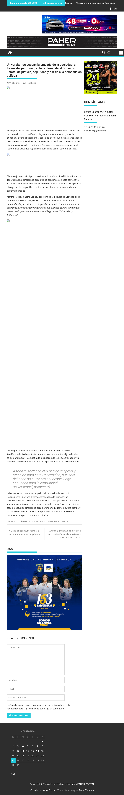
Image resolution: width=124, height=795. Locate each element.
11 (22, 750)
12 (27, 750)
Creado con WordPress (42, 790)
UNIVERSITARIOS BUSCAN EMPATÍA (53, 521)
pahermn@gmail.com (95, 130)
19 (27, 755)
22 (42, 755)
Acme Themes (86, 790)
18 (22, 755)
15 (42, 750)
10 (18, 750)
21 (37, 755)
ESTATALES (13, 521)
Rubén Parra (30, 83)
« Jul (13, 773)
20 (32, 755)
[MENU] (121, 52)
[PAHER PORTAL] (10, 52)
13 (32, 750)
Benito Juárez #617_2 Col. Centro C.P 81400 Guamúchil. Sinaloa (100, 116)
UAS (36, 521)
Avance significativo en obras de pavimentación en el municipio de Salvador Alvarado (64, 534)
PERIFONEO (28, 521)
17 (18, 755)
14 (37, 750)
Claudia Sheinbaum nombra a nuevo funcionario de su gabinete (24, 532)
